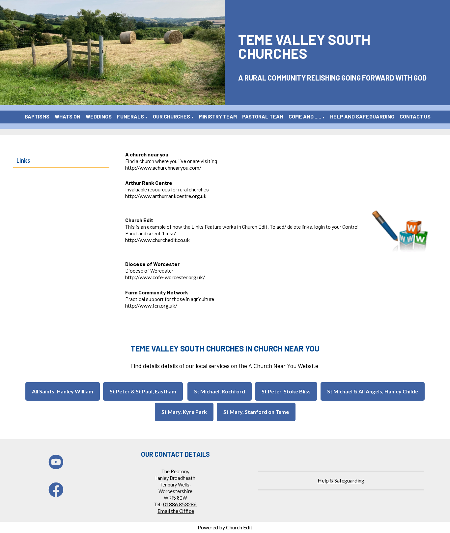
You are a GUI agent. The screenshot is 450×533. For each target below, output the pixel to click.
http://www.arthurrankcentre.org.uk (166, 196)
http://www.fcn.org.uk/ (151, 305)
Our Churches (171, 116)
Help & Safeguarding (341, 480)
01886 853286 (180, 504)
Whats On (67, 116)
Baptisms (37, 116)
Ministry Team (218, 116)
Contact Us (415, 116)
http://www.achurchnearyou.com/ (163, 167)
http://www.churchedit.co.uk (157, 240)
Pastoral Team (262, 116)
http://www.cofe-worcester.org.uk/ (165, 277)
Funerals (130, 116)
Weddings (99, 116)
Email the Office (175, 511)
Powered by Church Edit (225, 527)
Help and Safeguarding (362, 116)
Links (23, 160)
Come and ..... (305, 116)
